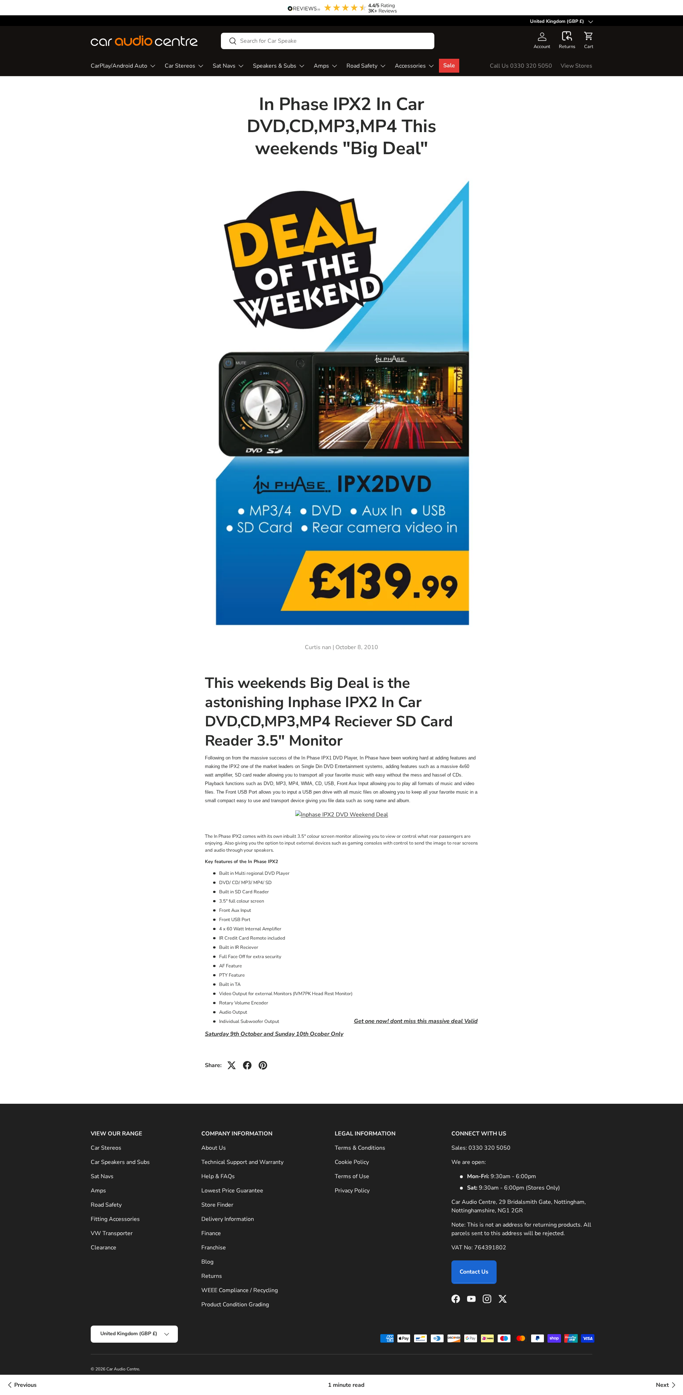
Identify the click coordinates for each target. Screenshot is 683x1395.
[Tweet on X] (231, 1065)
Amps (321, 66)
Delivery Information (227, 1219)
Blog (207, 1262)
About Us (213, 1148)
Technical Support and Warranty (242, 1162)
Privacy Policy (352, 1191)
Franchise (213, 1248)
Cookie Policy (352, 1162)
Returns (211, 1276)
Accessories (410, 66)
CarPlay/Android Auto (119, 66)
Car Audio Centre (122, 1369)
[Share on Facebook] (247, 1065)
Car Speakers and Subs (120, 1162)
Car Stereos (180, 66)
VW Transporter (112, 1233)
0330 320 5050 (489, 1148)
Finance (211, 1233)
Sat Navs (224, 66)
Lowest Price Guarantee (232, 1191)
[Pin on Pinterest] (263, 1065)
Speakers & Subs (274, 66)
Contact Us (474, 1272)
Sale (449, 65)
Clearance (103, 1248)
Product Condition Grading (235, 1304)
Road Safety (361, 66)
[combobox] (327, 41)
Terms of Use (352, 1176)
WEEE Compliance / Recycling (239, 1290)
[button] (567, 40)
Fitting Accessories (115, 1219)
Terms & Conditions (360, 1148)
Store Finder (217, 1205)
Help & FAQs (218, 1176)
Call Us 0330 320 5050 (521, 66)
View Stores (576, 66)
